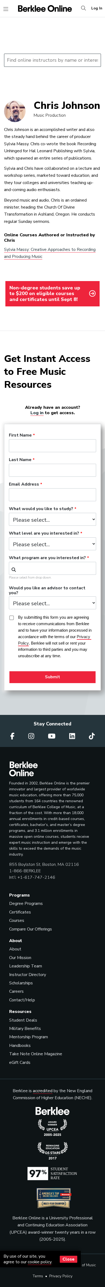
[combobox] (52, 568)
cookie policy (39, 1262)
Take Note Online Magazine (35, 1054)
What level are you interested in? (44, 533)
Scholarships (21, 983)
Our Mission (20, 958)
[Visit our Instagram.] (32, 736)
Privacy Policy (60, 1276)
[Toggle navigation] (6, 9)
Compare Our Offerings (30, 929)
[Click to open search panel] (83, 8)
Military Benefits (25, 1029)
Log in (37, 413)
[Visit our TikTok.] (92, 736)
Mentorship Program (28, 1037)
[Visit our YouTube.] (52, 736)
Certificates (20, 912)
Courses (16, 920)
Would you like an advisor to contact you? (47, 591)
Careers (16, 991)
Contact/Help (22, 1000)
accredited (42, 1091)
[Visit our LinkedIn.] (73, 736)
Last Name (20, 460)
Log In (96, 8)
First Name (20, 435)
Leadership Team (25, 966)
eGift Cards (19, 1062)
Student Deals (23, 1020)
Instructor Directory (27, 975)
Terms (38, 1276)
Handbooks (20, 1046)
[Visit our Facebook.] (13, 736)
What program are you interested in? (47, 558)
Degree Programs (26, 904)
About (15, 949)
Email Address (24, 484)
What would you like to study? (41, 509)
